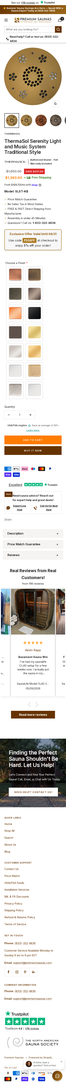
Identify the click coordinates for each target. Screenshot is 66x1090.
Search (8, 837)
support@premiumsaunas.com (32, 963)
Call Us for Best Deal (49, 507)
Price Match (12, 876)
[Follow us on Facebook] (8, 972)
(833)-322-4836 (25, 943)
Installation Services (16, 889)
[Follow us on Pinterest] (25, 972)
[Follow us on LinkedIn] (33, 972)
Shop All (9, 830)
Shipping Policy (13, 910)
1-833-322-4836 (44, 223)
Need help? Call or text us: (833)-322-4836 (34, 39)
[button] (33, 533)
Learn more (32, 430)
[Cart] (60, 20)
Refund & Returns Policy (19, 917)
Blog (7, 851)
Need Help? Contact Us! (33, 792)
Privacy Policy (13, 903)
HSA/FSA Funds (14, 883)
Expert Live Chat (19, 507)
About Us (10, 844)
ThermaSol (12, 133)
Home (8, 824)
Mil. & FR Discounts (16, 896)
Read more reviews (33, 714)
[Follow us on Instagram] (17, 972)
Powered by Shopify (40, 1057)
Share (8, 519)
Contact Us (11, 869)
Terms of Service (15, 924)
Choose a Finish (15, 263)
